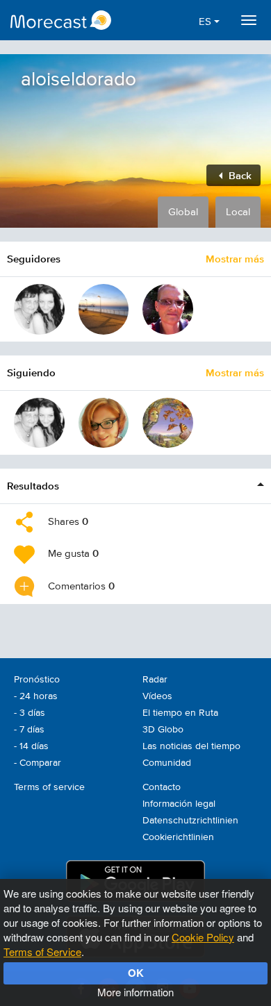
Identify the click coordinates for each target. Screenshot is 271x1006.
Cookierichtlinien (178, 837)
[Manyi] (39, 309)
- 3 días (29, 713)
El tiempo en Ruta (180, 713)
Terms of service (49, 787)
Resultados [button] (33, 486)
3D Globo (162, 730)
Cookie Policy (203, 937)
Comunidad (166, 763)
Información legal (178, 804)
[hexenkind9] (167, 423)
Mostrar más (235, 259)
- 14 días (31, 746)
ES (206, 22)
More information (135, 991)
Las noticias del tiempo (191, 746)
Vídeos (157, 696)
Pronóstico (37, 680)
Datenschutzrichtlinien (190, 820)
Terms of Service (42, 951)
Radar (154, 680)
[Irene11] (104, 423)
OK (136, 972)
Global (183, 212)
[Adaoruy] (104, 309)
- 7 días (29, 730)
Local (238, 212)
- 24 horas (36, 696)
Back (239, 175)
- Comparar (37, 763)
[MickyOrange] (167, 309)
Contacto (161, 787)
